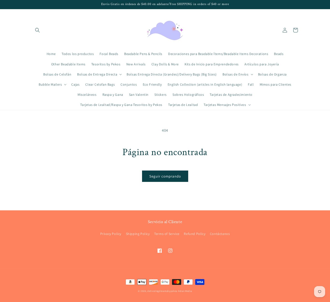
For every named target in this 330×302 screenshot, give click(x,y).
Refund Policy (194, 234)
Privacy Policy (110, 234)
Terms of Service (166, 234)
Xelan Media (185, 291)
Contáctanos (220, 234)
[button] (37, 30)
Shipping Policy (138, 234)
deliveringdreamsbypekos (162, 291)
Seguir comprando (165, 176)
